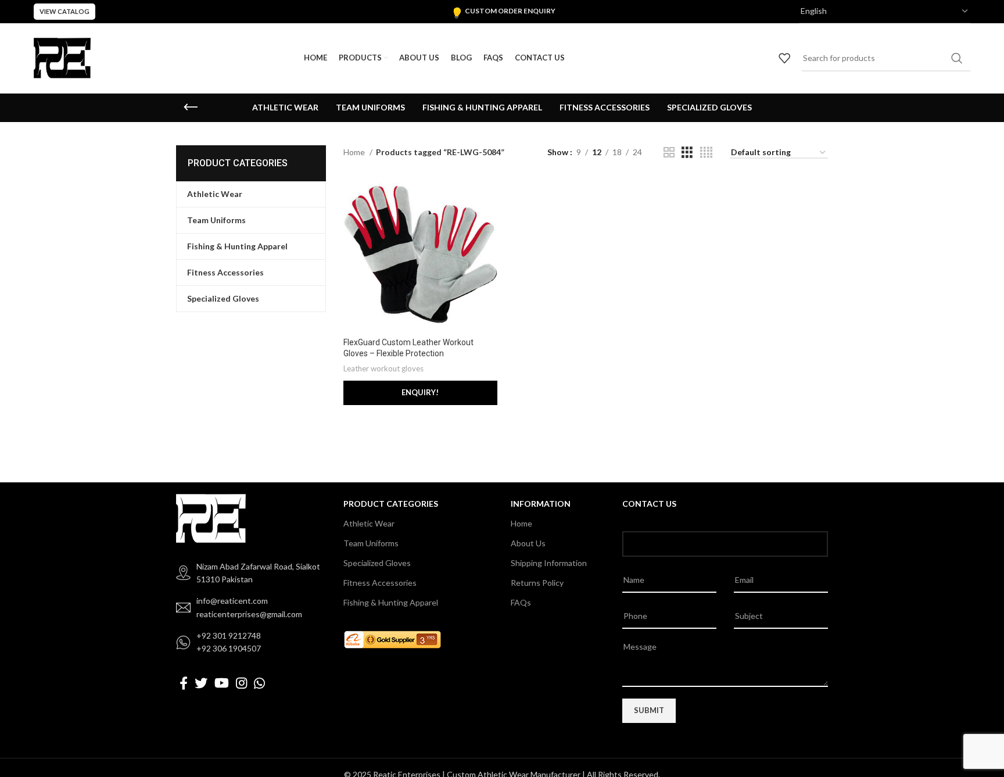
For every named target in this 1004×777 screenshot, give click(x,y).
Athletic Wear (369, 523)
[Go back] (190, 107)
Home (355, 152)
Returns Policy (537, 583)
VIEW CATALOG (64, 11)
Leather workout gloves (383, 368)
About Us (528, 543)
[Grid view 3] (687, 152)
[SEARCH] (957, 58)
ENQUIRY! (420, 392)
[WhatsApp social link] (259, 683)
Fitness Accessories (380, 583)
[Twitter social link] (201, 683)
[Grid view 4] (706, 152)
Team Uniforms (371, 543)
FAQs (521, 602)
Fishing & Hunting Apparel (390, 602)
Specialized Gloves (377, 563)
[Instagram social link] (241, 683)
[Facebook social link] (183, 683)
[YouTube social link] (221, 683)
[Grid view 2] (669, 152)
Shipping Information (549, 563)
